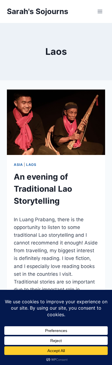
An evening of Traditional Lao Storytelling (43, 189)
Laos (31, 164)
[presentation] (56, 122)
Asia (18, 164)
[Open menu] (99, 11)
